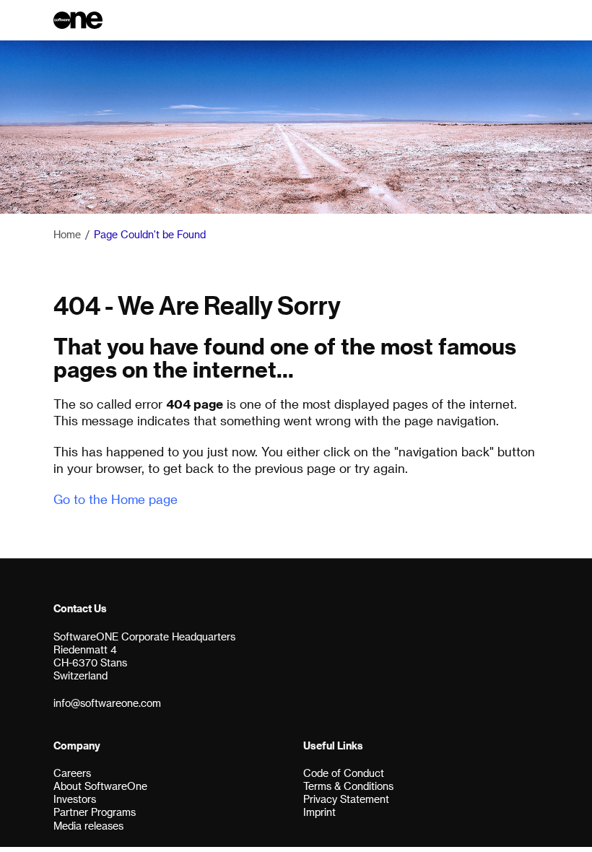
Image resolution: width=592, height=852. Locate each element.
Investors (74, 799)
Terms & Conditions (348, 786)
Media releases (88, 826)
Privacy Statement (346, 799)
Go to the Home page (115, 499)
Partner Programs (94, 812)
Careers (72, 773)
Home (67, 234)
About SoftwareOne (100, 786)
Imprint (319, 812)
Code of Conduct (343, 773)
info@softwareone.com (107, 703)
